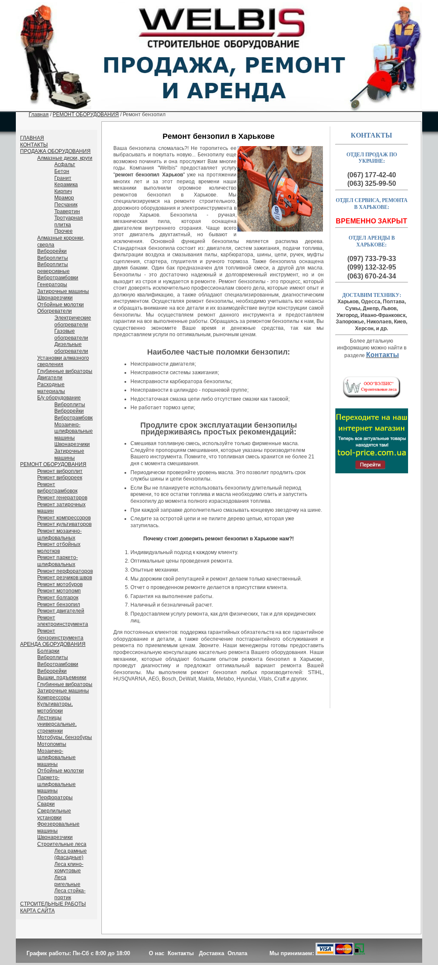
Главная (39, 114)
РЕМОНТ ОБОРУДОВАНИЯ (86, 114)
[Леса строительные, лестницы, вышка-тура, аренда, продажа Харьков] (371, 396)
